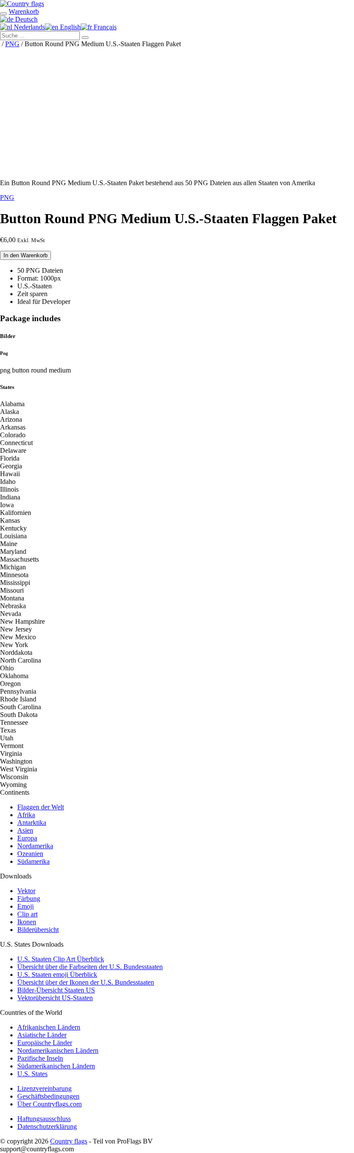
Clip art (27, 914)
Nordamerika (35, 846)
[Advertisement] (177, 111)
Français (104, 27)
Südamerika (33, 861)
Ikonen (26, 922)
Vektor (26, 890)
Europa (27, 838)
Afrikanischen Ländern (48, 1027)
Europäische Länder (44, 1042)
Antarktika (31, 822)
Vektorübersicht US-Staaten (55, 997)
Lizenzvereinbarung (44, 1088)
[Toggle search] (3, 14)
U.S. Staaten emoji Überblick (57, 974)
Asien (25, 830)
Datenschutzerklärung (47, 1126)
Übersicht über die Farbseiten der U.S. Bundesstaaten (90, 966)
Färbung (28, 898)
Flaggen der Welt (40, 807)
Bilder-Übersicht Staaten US (56, 990)
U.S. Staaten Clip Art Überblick (60, 959)
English (69, 27)
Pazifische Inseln (40, 1058)
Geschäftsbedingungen (48, 1096)
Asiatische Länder (41, 1035)
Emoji (25, 906)
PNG (12, 43)
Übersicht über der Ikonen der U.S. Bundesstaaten (85, 982)
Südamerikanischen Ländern (56, 1066)
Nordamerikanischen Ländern (57, 1050)
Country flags (68, 1141)
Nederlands (28, 27)
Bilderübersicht (38, 929)
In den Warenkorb (25, 255)
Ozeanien (30, 853)
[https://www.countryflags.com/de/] (22, 3)
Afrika (26, 814)
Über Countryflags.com (49, 1104)
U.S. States (32, 1073)
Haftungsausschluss (44, 1118)
